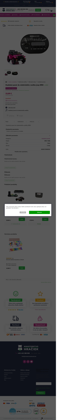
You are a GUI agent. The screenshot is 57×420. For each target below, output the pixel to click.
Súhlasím (39, 212)
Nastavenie (23, 212)
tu (18, 208)
